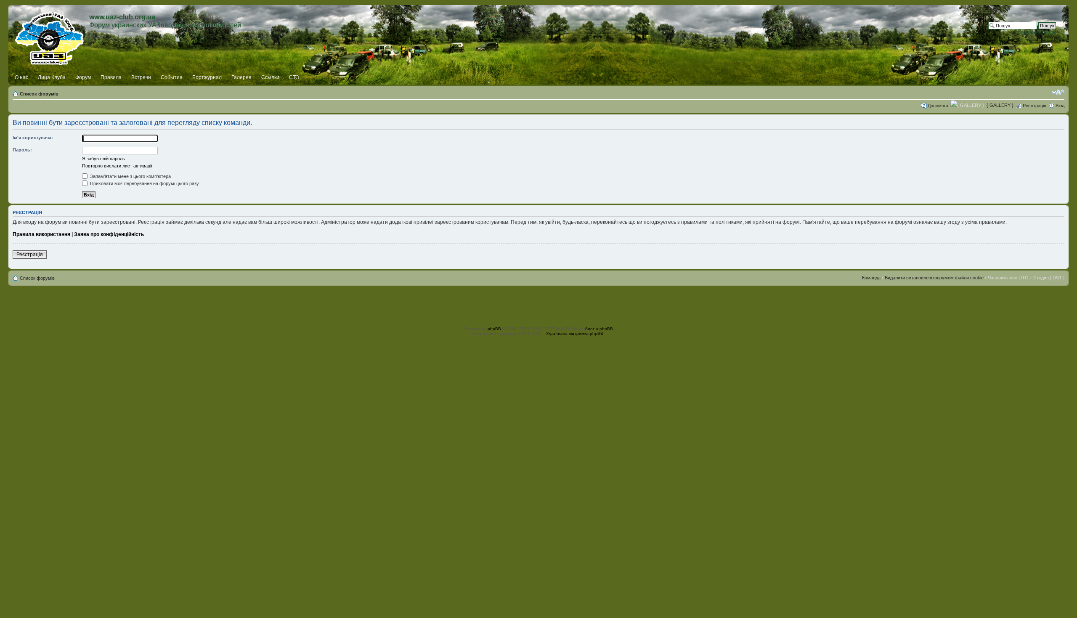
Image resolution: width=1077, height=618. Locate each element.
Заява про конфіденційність (109, 234)
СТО (294, 77)
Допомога (938, 105)
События (172, 77)
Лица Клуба (52, 77)
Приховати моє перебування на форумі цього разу (144, 183)
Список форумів (39, 93)
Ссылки (270, 77)
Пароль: (22, 149)
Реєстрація (1034, 105)
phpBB (494, 328)
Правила (111, 77)
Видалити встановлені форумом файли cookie (934, 277)
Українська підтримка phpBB (574, 333)
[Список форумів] (50, 36)
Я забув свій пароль (103, 158)
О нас (21, 77)
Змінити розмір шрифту (1058, 92)
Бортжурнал (207, 77)
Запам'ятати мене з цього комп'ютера (130, 176)
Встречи (141, 77)
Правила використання (41, 234)
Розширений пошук (1035, 31)
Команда (871, 277)
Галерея (241, 77)
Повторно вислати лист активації (117, 165)
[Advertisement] (538, 305)
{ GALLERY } (1000, 105)
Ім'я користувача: (33, 137)
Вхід (1060, 105)
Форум (83, 77)
